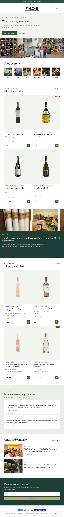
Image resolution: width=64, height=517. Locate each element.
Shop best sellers (9, 33)
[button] (3, 8)
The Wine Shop (12, 513)
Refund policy (20, 513)
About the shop (9, 252)
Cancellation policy (33, 515)
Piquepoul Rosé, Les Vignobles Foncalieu (15, 310)
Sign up (32, 498)
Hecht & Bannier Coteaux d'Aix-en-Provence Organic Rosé (17, 365)
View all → (57, 88)
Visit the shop (23, 33)
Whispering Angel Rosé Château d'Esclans (44, 365)
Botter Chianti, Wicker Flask (43, 134)
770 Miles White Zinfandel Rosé (44, 309)
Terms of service (35, 513)
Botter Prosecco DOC (41, 188)
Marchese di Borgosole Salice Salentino (15, 189)
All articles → (55, 440)
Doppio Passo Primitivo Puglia (15, 134)
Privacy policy (28, 513)
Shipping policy (44, 513)
